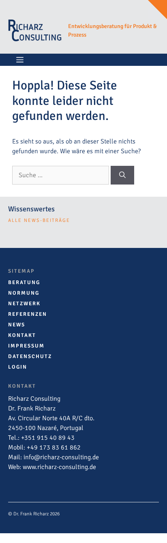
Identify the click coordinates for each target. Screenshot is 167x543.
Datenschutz (30, 356)
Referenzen (27, 314)
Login (17, 367)
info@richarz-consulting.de (61, 457)
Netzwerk (24, 303)
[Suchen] (122, 175)
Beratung (24, 282)
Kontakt (22, 335)
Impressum (26, 346)
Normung (23, 293)
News (16, 324)
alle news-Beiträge (39, 220)
